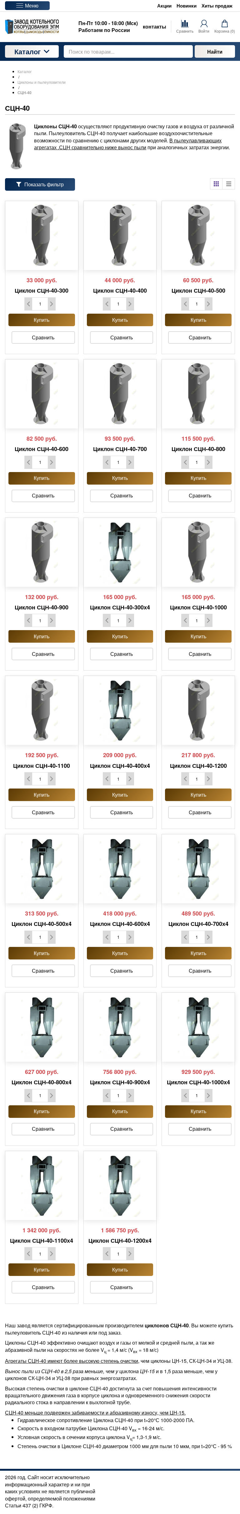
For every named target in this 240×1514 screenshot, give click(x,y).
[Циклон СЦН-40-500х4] (41, 868)
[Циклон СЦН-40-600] (41, 394)
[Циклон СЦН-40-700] (120, 394)
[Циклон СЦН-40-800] (198, 394)
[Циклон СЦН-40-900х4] (120, 1027)
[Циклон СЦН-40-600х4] (120, 868)
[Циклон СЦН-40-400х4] (120, 710)
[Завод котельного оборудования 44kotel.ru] (32, 26)
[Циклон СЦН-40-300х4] (120, 552)
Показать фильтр (44, 184)
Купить (41, 319)
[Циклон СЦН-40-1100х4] (41, 1185)
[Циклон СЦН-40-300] (41, 235)
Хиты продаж (217, 6)
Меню (31, 5)
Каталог (27, 51)
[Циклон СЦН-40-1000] (198, 552)
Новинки (187, 6)
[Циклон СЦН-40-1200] (198, 710)
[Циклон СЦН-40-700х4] (198, 868)
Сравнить (43, 337)
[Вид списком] (228, 183)
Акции (164, 6)
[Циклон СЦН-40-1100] (41, 710)
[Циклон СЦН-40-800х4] (41, 1027)
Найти (214, 51)
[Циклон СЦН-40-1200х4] (120, 1185)
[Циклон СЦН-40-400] (120, 235)
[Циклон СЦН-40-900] (41, 552)
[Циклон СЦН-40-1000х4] (198, 1027)
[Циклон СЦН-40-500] (198, 235)
